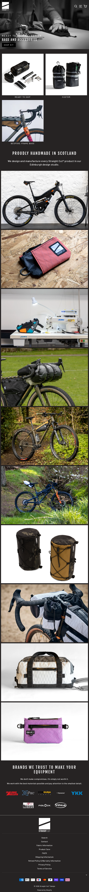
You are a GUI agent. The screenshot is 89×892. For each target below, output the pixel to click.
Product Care (44, 849)
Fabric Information (44, 845)
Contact (44, 841)
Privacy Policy (44, 865)
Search (44, 838)
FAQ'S (44, 853)
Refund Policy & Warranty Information (44, 861)
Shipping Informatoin (44, 857)
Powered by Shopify (44, 890)
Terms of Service (44, 869)
